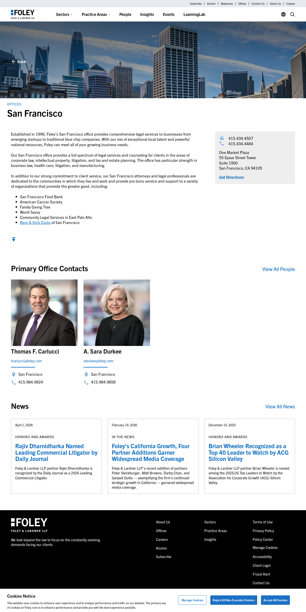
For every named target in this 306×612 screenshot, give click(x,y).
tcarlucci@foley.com (26, 360)
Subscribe (196, 3)
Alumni (211, 3)
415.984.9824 (30, 382)
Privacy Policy (263, 530)
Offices (242, 3)
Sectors (62, 14)
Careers (290, 3)
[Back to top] (13, 240)
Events (169, 14)
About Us (275, 3)
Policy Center (263, 539)
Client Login (262, 565)
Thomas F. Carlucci (35, 351)
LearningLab (194, 14)
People (125, 14)
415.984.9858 (103, 382)
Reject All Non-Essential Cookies (234, 600)
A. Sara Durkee (102, 351)
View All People (278, 269)
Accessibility (262, 556)
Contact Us (258, 3)
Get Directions (231, 177)
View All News (280, 406)
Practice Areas (94, 14)
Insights (147, 14)
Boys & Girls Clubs (35, 222)
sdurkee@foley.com (98, 360)
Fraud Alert (261, 574)
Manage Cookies (192, 600)
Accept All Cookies (275, 600)
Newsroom (227, 3)
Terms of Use (263, 522)
